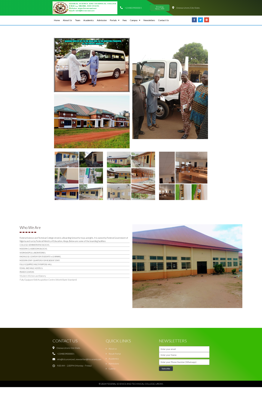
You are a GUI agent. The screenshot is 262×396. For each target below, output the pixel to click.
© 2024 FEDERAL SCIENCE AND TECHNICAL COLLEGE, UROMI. (131, 383)
